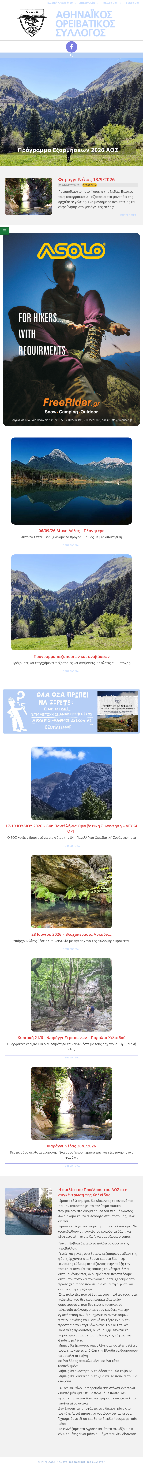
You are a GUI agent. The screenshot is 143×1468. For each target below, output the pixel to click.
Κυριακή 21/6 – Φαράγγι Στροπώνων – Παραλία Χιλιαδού (72, 1037)
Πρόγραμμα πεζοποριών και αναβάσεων (72, 656)
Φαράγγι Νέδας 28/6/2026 (71, 1145)
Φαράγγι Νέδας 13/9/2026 (86, 179)
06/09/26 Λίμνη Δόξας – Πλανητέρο (71, 530)
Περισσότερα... (129, 215)
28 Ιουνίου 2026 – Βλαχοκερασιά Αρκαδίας (71, 934)
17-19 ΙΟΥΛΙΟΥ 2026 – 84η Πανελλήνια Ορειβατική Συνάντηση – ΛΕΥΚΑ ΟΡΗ (71, 828)
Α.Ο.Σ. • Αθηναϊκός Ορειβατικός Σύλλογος (76, 1461)
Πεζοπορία (89, 185)
